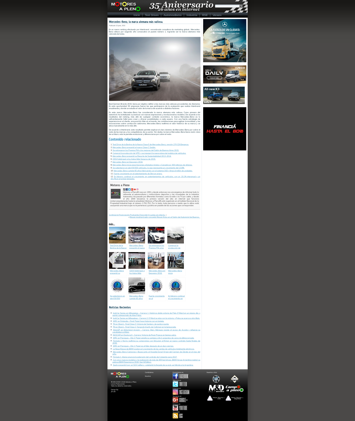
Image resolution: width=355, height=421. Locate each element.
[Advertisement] (224, 171)
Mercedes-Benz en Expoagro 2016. (128, 162)
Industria (192, 15)
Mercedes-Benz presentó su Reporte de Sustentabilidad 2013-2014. (142, 156)
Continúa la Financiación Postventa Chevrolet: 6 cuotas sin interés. (137, 215)
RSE (205, 15)
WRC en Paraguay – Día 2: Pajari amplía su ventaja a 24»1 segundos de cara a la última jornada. (153, 338)
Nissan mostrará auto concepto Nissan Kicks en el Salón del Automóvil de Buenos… (165, 217)
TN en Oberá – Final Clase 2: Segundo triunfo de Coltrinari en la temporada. (144, 327)
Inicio (137, 15)
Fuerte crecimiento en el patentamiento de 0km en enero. (138, 174)
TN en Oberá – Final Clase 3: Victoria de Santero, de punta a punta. (141, 324)
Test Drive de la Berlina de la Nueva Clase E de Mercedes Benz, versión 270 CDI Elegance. (151, 144)
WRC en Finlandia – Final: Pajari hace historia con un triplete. (138, 321)
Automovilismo (173, 15)
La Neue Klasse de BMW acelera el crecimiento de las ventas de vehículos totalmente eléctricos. (154, 349)
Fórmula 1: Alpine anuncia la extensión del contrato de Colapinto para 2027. (145, 357)
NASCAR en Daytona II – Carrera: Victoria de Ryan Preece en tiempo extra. (144, 335)
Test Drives (152, 15)
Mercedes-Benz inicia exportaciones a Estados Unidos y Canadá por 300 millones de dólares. (152, 165)
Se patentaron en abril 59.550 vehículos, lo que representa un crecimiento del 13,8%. (149, 168)
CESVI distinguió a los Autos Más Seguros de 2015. (134, 159)
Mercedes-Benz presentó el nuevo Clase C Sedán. (134, 147)
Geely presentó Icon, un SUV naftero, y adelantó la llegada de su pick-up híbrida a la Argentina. (153, 365)
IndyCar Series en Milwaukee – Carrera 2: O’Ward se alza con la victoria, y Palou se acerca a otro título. (156, 318)
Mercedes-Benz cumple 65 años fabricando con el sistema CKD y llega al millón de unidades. (153, 171)
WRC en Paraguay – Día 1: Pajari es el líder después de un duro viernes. (143, 346)
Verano (217, 15)
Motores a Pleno (120, 185)
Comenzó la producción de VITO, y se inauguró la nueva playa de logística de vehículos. (149, 153)
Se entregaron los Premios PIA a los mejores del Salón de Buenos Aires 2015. (146, 150)
